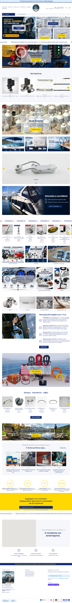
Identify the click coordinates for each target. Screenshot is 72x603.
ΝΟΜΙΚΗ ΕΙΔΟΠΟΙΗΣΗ (29, 575)
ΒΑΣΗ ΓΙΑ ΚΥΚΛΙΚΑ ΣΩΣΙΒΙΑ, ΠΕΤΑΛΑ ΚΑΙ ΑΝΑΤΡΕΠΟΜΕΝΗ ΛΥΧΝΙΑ (64, 238)
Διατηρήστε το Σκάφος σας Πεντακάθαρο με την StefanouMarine (59, 471)
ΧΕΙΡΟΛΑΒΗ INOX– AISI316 (42, 409)
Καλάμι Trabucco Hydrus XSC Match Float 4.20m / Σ (61, 97)
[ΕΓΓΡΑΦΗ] (51, 507)
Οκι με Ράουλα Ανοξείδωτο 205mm (30, 409)
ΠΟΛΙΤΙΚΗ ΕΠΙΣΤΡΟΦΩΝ (29, 573)
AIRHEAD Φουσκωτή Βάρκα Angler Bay (53, 238)
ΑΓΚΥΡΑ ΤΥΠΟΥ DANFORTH (7, 237)
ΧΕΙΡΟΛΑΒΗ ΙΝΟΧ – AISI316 (7, 409)
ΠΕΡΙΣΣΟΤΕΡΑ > (63, 447)
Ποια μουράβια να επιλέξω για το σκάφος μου (28, 470)
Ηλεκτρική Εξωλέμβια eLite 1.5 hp (52, 315)
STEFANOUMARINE (58, 601)
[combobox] (43, 14)
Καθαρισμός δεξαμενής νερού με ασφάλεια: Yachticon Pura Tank (13, 471)
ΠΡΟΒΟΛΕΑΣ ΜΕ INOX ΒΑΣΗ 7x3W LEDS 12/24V (41, 238)
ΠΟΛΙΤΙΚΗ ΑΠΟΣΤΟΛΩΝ (29, 574)
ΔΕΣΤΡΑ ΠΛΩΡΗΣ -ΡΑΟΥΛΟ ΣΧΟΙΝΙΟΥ (19, 409)
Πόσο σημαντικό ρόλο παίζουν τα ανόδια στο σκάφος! (44, 470)
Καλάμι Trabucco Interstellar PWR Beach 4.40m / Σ (44, 97)
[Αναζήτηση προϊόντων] (17, 14)
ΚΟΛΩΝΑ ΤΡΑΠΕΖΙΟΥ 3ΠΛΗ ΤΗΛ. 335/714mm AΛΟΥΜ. (19, 238)
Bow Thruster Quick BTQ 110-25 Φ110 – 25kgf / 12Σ (10, 97)
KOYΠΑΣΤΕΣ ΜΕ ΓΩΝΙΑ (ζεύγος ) (64, 409)
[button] (69, 7)
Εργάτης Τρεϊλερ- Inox (30, 237)
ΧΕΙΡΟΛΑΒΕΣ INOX (53, 408)
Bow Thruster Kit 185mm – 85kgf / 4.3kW (27, 96)
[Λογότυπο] (36, 8)
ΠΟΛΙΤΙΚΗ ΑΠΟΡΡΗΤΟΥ (29, 571)
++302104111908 (60, 7)
